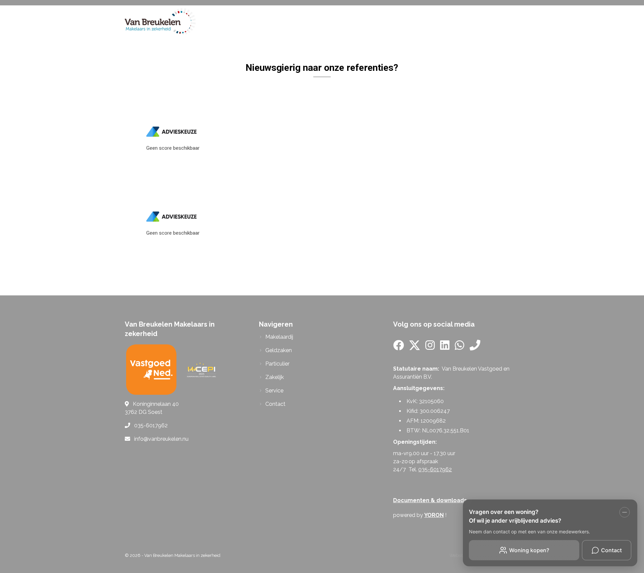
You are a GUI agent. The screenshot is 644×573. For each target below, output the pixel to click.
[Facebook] (398, 347)
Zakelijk (408, 21)
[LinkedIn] (444, 347)
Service (450, 21)
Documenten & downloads (430, 500)
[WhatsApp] (459, 347)
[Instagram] (430, 347)
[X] (414, 347)
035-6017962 (435, 469)
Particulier (358, 21)
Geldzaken (306, 21)
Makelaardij (252, 21)
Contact (494, 21)
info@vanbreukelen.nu (161, 439)
